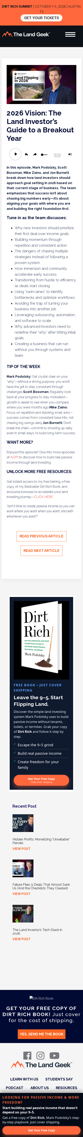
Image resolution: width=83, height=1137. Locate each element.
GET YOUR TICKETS (41, 18)
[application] (41, 154)
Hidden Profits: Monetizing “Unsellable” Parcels (41, 841)
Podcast (14, 1088)
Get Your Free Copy (41, 780)
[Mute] (70, 154)
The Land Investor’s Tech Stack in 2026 (37, 931)
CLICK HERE (43, 497)
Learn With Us (24, 1079)
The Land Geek (26, 34)
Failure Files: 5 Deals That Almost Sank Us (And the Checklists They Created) (41, 886)
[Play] (15, 154)
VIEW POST (21, 849)
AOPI (14, 457)
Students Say (59, 1079)
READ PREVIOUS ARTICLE (41, 536)
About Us (39, 1088)
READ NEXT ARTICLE (41, 550)
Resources (66, 1088)
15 (26, 154)
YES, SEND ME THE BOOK (41, 1034)
